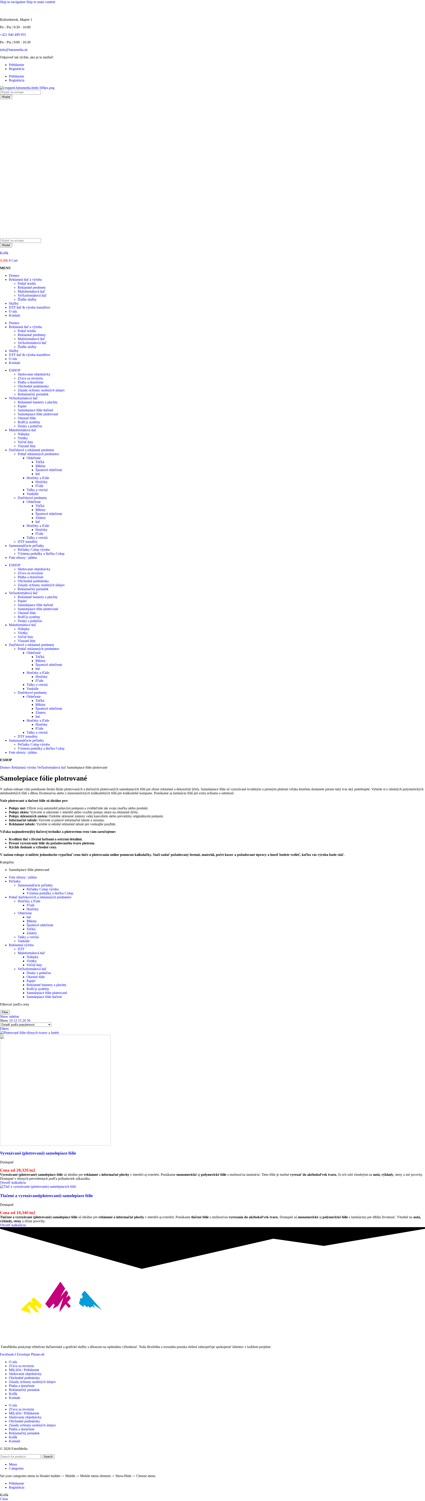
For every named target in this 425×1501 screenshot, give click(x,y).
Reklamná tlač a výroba (25, 279)
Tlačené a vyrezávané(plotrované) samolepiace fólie (46, 1195)
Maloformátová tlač (31, 291)
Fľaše (39, 486)
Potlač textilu (27, 283)
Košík (4, 253)
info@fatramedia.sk (13, 50)
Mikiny (40, 466)
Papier (22, 406)
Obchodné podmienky (33, 386)
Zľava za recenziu (30, 378)
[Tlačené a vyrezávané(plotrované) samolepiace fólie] (38, 1186)
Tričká (39, 462)
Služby (14, 303)
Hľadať (6, 97)
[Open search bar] (2, 236)
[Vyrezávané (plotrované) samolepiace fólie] (29, 1033)
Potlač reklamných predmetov (38, 454)
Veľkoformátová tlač (32, 295)
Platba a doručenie (30, 382)
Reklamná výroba (24, 767)
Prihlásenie (16, 65)
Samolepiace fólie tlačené (35, 410)
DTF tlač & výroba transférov (29, 307)
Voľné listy (25, 442)
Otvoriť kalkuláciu (13, 1182)
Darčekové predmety (32, 498)
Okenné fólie (27, 418)
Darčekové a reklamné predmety (31, 450)
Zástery (40, 518)
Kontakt (14, 315)
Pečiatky (15, 881)
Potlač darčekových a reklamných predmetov (40, 897)
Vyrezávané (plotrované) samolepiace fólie (38, 1153)
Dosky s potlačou (30, 426)
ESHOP (14, 370)
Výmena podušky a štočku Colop (41, 553)
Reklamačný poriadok (33, 394)
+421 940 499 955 (13, 35)
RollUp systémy (29, 422)
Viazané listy (27, 446)
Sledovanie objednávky (34, 374)
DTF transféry (28, 542)
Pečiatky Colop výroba (34, 549)
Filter (5, 1012)
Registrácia (16, 69)
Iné (37, 474)
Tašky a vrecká (37, 490)
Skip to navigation (13, 2)
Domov (14, 275)
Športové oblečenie (48, 470)
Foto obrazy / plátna (23, 557)
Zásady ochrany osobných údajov (41, 390)
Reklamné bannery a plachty (38, 402)
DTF (21, 949)
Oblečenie (34, 458)
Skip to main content (40, 2)
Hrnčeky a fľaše (38, 478)
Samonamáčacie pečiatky (26, 545)
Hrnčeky (41, 482)
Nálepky (24, 434)
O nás (13, 311)
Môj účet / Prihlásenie (24, 1370)
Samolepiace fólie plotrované (38, 414)
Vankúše (33, 494)
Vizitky (23, 438)
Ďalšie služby (27, 299)
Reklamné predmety (32, 287)
